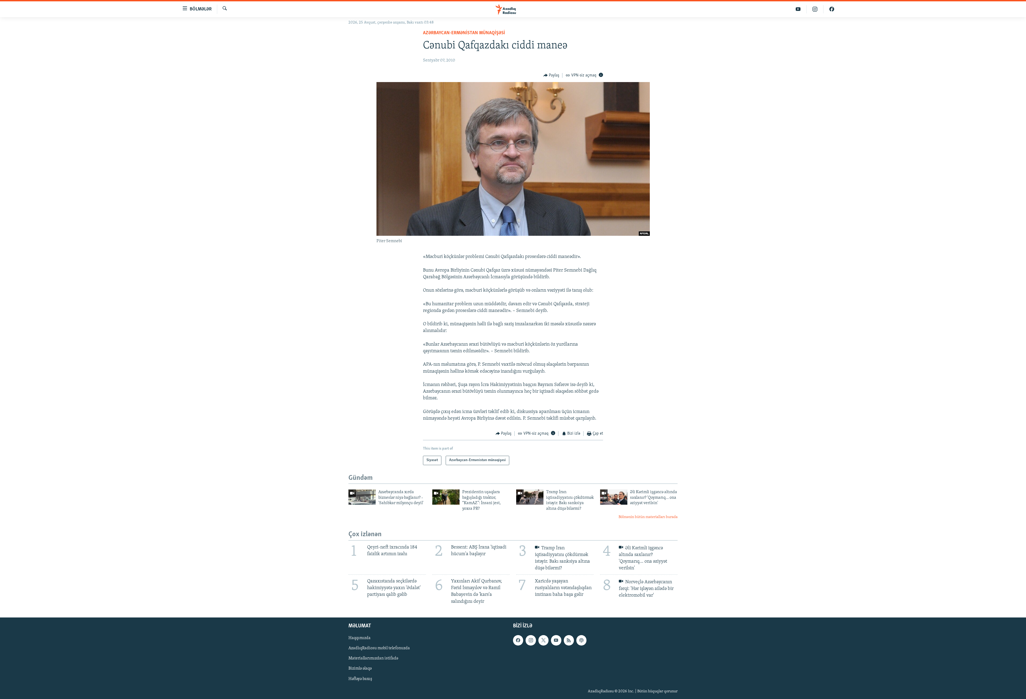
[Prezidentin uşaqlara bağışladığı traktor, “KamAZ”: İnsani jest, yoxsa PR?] (446, 497)
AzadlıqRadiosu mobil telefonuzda (379, 648)
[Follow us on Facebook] (518, 640)
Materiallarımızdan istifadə (373, 658)
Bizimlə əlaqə (360, 668)
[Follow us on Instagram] (531, 640)
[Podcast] (581, 640)
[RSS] (569, 640)
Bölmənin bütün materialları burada (648, 517)
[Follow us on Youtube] (556, 640)
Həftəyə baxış (360, 679)
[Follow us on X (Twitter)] (543, 640)
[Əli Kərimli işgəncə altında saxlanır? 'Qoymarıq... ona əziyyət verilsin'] (613, 497)
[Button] (551, 75)
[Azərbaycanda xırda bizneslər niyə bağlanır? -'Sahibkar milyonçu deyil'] (362, 497)
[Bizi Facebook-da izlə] (831, 9)
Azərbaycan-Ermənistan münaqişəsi (464, 33)
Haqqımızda (359, 638)
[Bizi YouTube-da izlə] (798, 9)
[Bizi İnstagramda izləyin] (815, 9)
